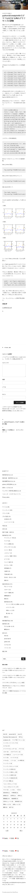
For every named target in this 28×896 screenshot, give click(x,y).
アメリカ (4, 507)
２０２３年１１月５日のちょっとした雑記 (13, 682)
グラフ (21, 748)
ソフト (13, 760)
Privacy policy (5, 497)
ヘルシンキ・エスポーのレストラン (11, 494)
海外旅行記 (5, 535)
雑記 (3, 651)
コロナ (5, 751)
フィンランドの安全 (9, 769)
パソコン (6, 647)
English (6, 838)
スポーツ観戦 (7, 592)
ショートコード (8, 522)
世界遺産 (6, 568)
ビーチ (6, 559)
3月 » (21, 830)
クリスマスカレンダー (10, 748)
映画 (5, 598)
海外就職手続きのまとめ (8, 481)
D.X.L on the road (11, 2)
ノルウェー (7, 553)
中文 (17, 838)
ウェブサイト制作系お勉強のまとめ (11, 490)
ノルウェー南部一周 (9, 556)
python (6, 347)
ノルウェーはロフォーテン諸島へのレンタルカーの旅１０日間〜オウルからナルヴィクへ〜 (14, 670)
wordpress (7, 519)
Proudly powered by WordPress (10, 892)
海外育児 (4, 623)
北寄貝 (13, 795)
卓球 (20, 795)
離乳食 (6, 629)
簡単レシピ (7, 804)
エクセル (6, 644)
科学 (10, 347)
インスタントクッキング (10, 743)
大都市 (6, 571)
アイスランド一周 (9, 538)
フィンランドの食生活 (10, 778)
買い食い (8, 613)
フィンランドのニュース (10, 766)
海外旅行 (18, 801)
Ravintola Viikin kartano (10, 737)
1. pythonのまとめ (7, 307)
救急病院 (15, 798)
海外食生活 (7, 601)
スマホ (5, 760)
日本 (3, 529)
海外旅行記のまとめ (7, 475)
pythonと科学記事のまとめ (9, 484)
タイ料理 (21, 760)
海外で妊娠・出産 (7, 532)
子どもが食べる (8, 626)
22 (3, 827)
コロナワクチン (15, 751)
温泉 (5, 580)
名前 (3, 379)
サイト (4, 394)
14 (24, 821)
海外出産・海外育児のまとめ (10, 478)
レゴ (12, 789)
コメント (5, 362)
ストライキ (14, 757)
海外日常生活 (5, 584)
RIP (20, 737)
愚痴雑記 (6, 798)
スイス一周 (7, 550)
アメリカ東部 (7, 544)
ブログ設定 (5, 516)
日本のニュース (8, 801)
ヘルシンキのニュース (10, 784)
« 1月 (7, 830)
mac (20, 734)
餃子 (11, 807)
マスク (5, 789)
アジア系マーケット (18, 740)
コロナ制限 (7, 754)
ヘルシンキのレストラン (10, 787)
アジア (6, 541)
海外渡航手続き (6, 620)
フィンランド (5, 510)
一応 (18, 789)
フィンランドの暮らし (10, 772)
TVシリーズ (7, 586)
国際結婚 (6, 595)
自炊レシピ (9, 610)
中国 (3, 525)
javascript (6, 638)
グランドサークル (9, 547)
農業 (5, 617)
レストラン (9, 607)
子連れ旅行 (7, 574)
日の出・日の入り (9, 577)
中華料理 (15, 792)
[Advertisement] (14, 328)
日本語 (12, 838)
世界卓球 (6, 792)
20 (21, 824)
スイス (5, 757)
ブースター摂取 (8, 781)
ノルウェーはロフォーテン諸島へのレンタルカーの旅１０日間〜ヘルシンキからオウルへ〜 (14, 677)
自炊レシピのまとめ (7, 487)
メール (4, 387)
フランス (4, 513)
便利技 (5, 795)
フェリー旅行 (7, 562)
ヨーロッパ (7, 565)
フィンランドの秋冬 (9, 775)
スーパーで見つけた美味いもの (14, 604)
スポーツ (6, 589)
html (5, 635)
